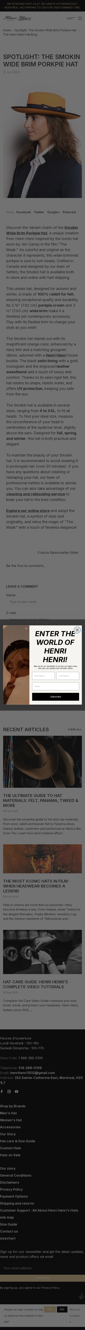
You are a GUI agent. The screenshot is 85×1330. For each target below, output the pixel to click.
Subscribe (55, 696)
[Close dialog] (77, 630)
